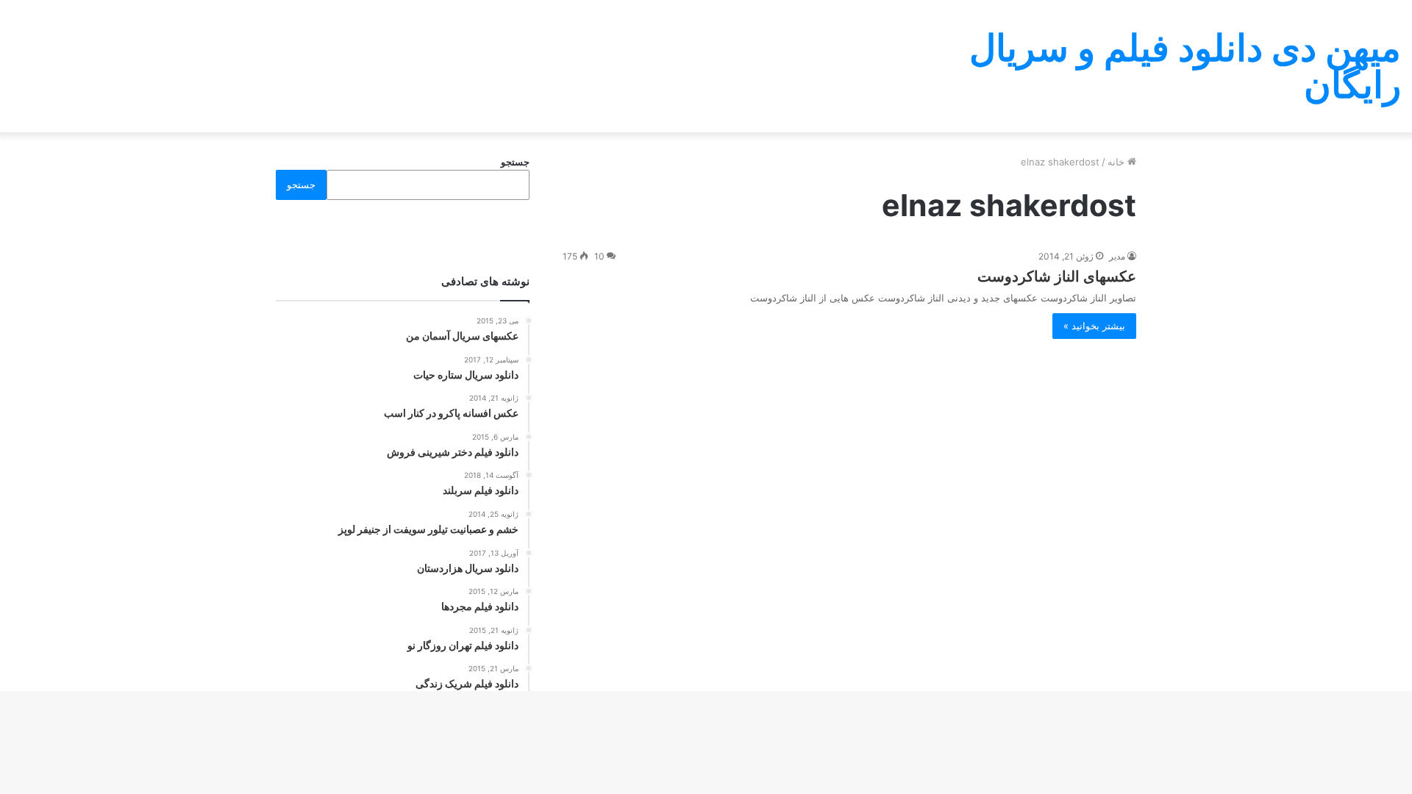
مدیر (1117, 256)
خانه (1117, 162)
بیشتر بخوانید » (1094, 326)
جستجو (515, 162)
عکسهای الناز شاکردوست (1056, 276)
